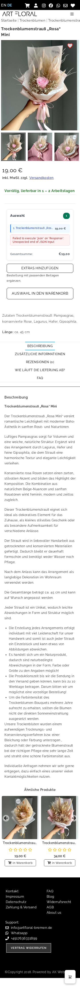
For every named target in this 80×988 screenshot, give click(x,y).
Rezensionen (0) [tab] (40, 362)
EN (3, 5)
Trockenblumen (33, 20)
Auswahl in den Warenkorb (40, 293)
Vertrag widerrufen (28, 948)
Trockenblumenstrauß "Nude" (59, 843)
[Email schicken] (66, 5)
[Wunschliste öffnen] (73, 5)
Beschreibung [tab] (40, 346)
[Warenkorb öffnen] (28, 5)
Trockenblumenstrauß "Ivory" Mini (20, 843)
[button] (72, 14)
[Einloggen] (36, 5)
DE (9, 5)
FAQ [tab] (40, 378)
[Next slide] (74, 818)
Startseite (9, 20)
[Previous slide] (6, 818)
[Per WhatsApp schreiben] (58, 5)
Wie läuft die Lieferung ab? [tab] (40, 370)
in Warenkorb (22, 862)
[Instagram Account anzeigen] (44, 5)
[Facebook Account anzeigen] (51, 5)
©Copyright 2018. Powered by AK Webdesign (40, 972)
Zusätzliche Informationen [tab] (40, 354)
